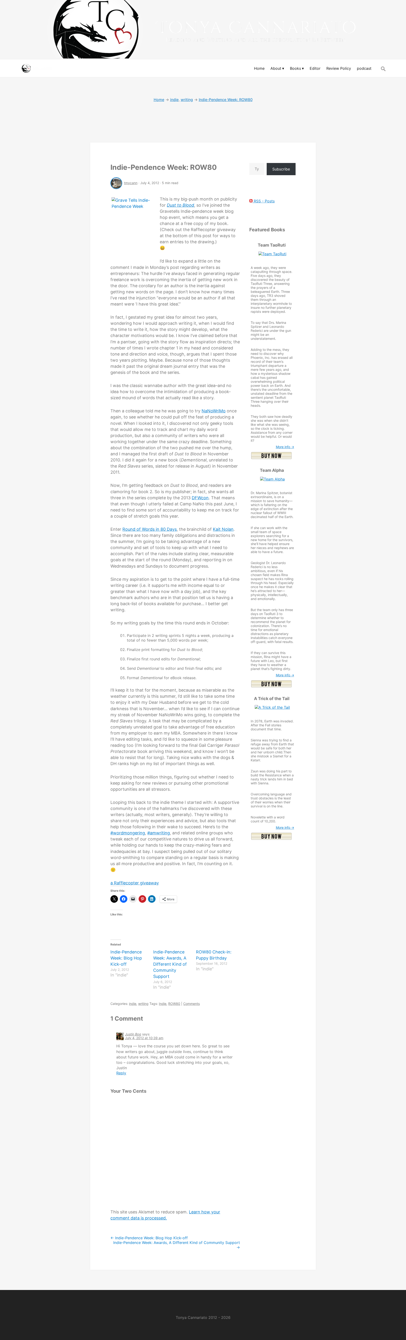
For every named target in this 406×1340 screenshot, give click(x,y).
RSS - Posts (264, 201)
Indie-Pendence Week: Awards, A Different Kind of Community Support (170, 964)
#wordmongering (127, 832)
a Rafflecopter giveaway (134, 882)
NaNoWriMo (214, 410)
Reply (121, 1073)
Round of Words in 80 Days (149, 529)
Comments (191, 1004)
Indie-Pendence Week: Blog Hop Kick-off (126, 958)
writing (143, 1004)
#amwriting (158, 832)
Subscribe (281, 169)
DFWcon (200, 497)
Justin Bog (133, 1034)
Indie (162, 1004)
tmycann (130, 183)
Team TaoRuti (272, 245)
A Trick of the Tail (271, 698)
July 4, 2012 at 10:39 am (144, 1038)
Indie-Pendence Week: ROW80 (163, 167)
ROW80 (174, 1004)
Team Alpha (272, 470)
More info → (285, 447)
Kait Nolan (223, 529)
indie (132, 1004)
